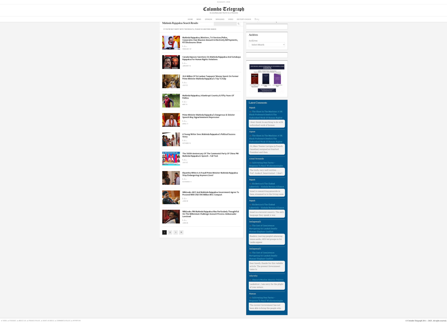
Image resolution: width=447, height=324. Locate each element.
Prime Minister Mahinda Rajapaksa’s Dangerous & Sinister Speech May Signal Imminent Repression (208, 116)
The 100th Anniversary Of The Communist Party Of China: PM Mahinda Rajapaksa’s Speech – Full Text (210, 155)
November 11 (187, 182)
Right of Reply (48, 320)
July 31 (185, 85)
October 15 (186, 143)
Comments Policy (63, 320)
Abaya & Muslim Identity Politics (267, 279)
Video (5, 320)
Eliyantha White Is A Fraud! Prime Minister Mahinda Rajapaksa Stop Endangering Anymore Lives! (210, 174)
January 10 (186, 66)
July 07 (185, 162)
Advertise (77, 320)
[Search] (239, 24)
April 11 (185, 124)
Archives (253, 40)
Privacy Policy (34, 320)
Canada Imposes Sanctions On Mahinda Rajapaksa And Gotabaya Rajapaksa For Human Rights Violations (211, 58)
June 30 (185, 201)
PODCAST (12, 320)
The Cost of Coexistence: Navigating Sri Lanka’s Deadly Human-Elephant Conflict (263, 228)
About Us (22, 320)
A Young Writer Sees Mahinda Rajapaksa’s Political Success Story (208, 136)
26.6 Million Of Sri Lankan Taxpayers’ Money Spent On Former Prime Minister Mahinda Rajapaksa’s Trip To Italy (210, 78)
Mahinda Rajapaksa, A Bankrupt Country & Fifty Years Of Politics (208, 97)
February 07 (186, 49)
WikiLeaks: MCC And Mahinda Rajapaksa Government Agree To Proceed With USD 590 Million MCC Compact (210, 194)
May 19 (184, 104)
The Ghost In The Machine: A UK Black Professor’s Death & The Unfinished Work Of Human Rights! (266, 114)
